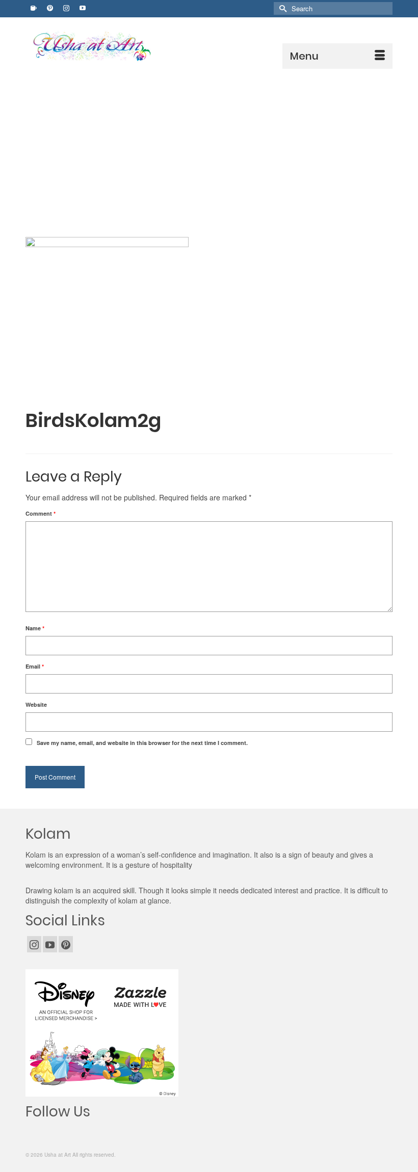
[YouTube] (50, 944)
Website (36, 704)
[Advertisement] (209, 145)
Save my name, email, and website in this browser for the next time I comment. (142, 743)
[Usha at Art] (212, 46)
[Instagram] (34, 944)
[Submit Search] (281, 8)
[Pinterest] (66, 944)
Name (34, 628)
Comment (40, 513)
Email (34, 666)
